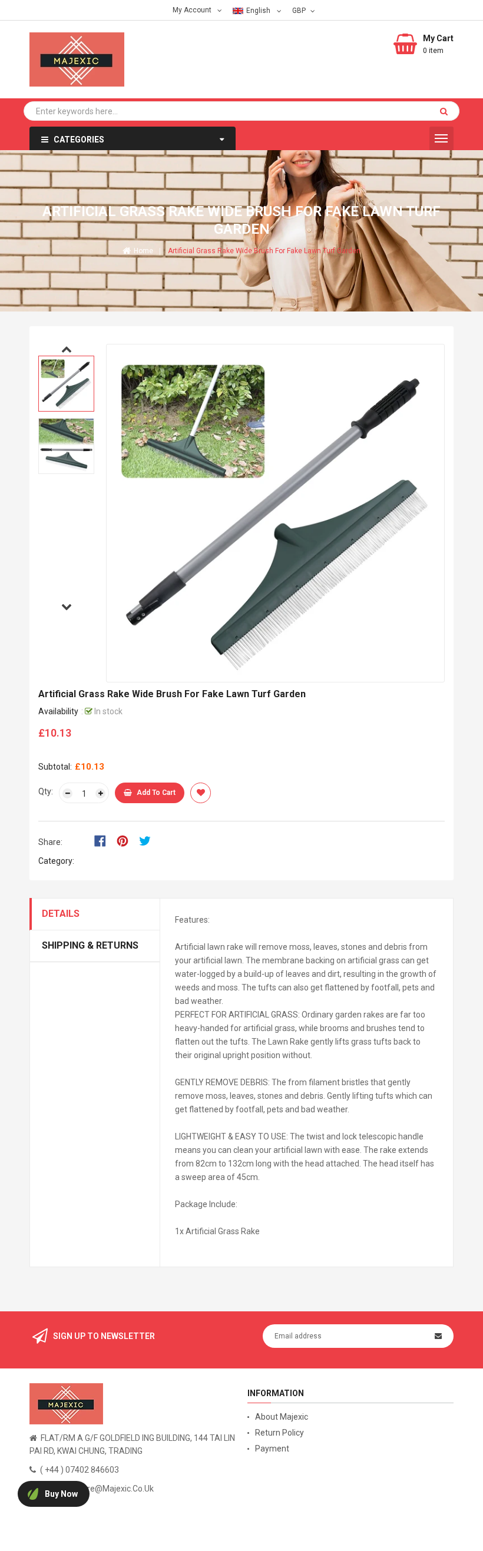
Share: (50, 842)
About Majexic (281, 1416)
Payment (272, 1448)
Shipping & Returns (90, 945)
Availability (58, 711)
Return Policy (279, 1432)
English (259, 10)
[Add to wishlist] (200, 793)
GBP (300, 10)
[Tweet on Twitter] (148, 839)
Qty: (45, 791)
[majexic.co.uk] (66, 1403)
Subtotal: (55, 766)
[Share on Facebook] (104, 839)
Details (61, 913)
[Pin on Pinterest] (126, 839)
